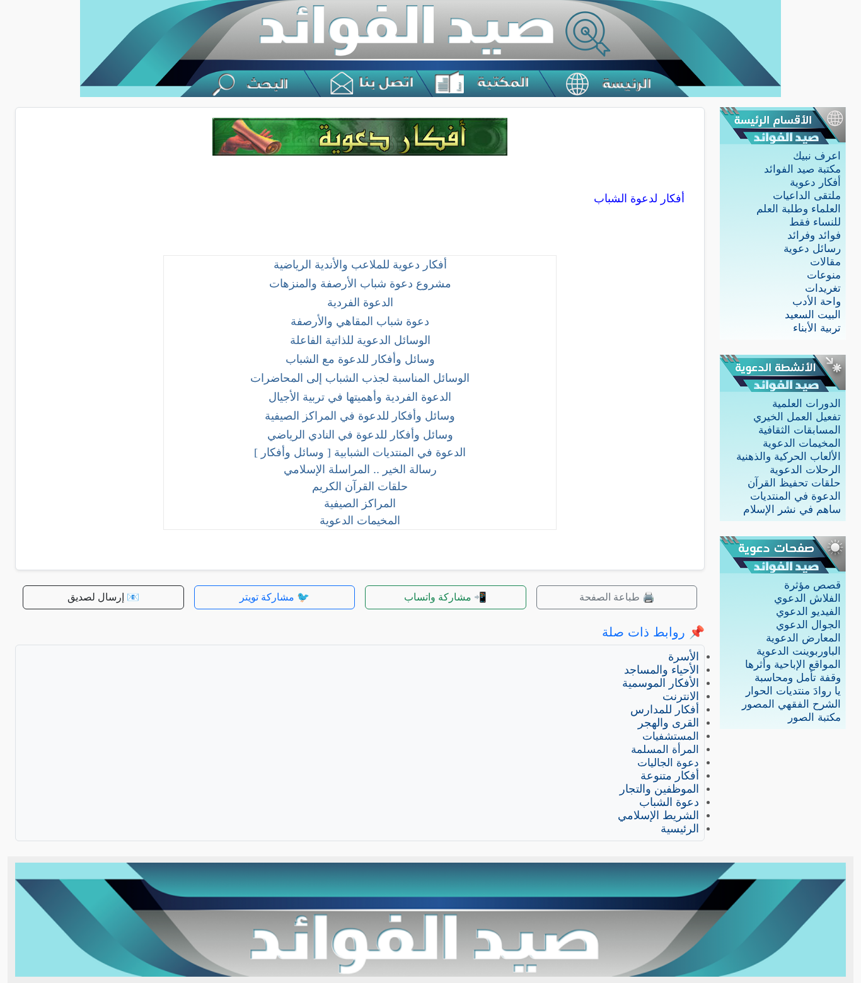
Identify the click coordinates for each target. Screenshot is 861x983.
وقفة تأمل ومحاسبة (797, 678)
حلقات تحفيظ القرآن (794, 483)
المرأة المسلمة (665, 750)
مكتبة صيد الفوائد (802, 169)
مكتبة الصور (814, 717)
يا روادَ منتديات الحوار (793, 691)
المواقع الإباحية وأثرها (793, 664)
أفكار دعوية (815, 182)
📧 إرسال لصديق (103, 597)
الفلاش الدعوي (807, 598)
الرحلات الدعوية (805, 470)
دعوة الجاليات (668, 763)
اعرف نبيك (817, 156)
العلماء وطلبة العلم (798, 209)
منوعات (824, 275)
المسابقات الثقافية (799, 430)
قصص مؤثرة (812, 585)
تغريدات (823, 288)
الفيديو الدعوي (808, 612)
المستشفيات (670, 736)
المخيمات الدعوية (802, 443)
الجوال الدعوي (808, 625)
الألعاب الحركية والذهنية (788, 457)
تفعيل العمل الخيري (797, 417)
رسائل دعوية (812, 249)
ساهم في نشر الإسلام (792, 509)
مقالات (825, 262)
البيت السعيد (813, 315)
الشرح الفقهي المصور (791, 704)
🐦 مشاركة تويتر (274, 597)
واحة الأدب (816, 302)
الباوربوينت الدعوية (798, 651)
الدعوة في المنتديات (795, 496)
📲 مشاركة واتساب (445, 597)
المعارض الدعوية (803, 638)
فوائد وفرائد (814, 235)
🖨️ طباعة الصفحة (617, 597)
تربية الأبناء (817, 328)
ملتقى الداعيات (807, 196)
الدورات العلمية (806, 404)
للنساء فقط (815, 222)
